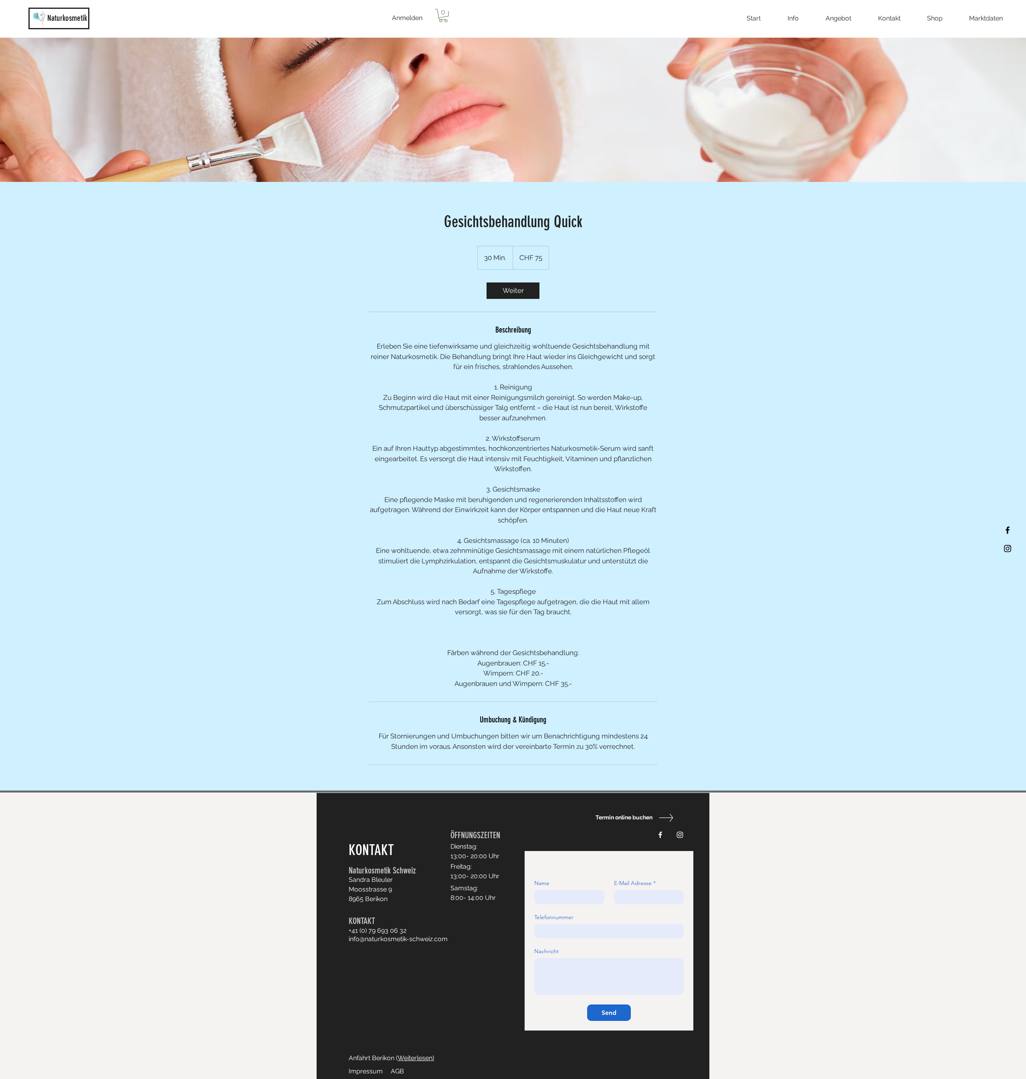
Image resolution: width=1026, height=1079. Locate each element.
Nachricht (546, 951)
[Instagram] (1007, 548)
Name (541, 883)
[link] (513, 290)
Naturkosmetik (67, 18)
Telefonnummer (554, 917)
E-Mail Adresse (635, 883)
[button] (443, 15)
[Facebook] (1007, 530)
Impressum (366, 1071)
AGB (397, 1071)
